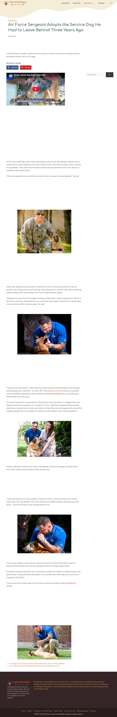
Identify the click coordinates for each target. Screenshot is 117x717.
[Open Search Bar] (110, 3)
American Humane (53, 394)
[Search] (109, 74)
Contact (29, 711)
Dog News (88, 3)
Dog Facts (76, 3)
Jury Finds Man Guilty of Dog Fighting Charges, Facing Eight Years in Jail (34, 666)
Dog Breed (65, 3)
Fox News (45, 405)
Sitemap (93, 711)
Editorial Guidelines (83, 711)
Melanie (13, 36)
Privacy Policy (58, 711)
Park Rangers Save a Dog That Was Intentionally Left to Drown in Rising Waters (37, 664)
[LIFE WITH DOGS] (15, 3)
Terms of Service (69, 711)
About (23, 711)
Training (101, 3)
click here (70, 583)
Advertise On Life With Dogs (43, 711)
